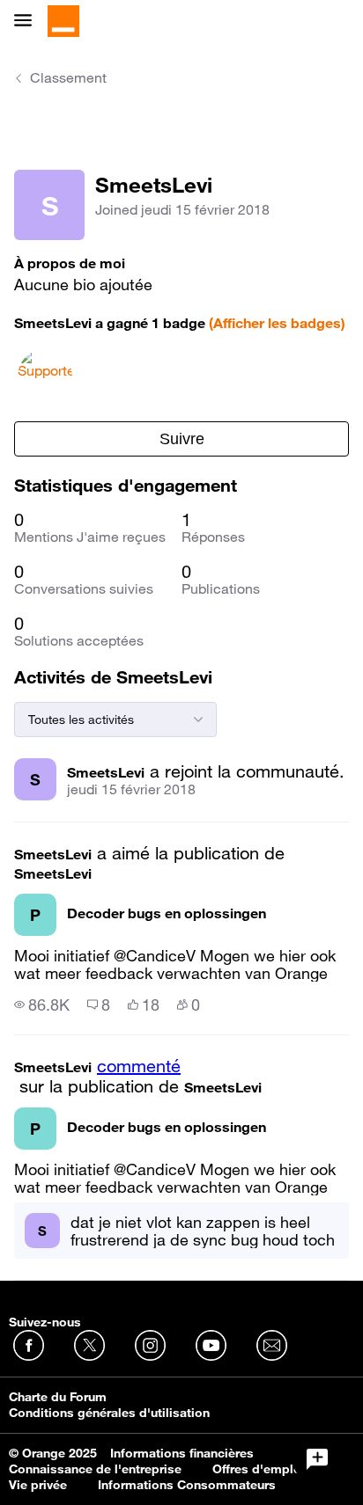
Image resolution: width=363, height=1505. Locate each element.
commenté (139, 1066)
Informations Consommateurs (187, 1485)
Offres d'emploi (258, 1469)
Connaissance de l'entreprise (95, 1469)
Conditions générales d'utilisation (109, 1413)
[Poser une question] (317, 1459)
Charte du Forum (58, 1397)
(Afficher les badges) (277, 323)
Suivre (181, 439)
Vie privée (38, 1485)
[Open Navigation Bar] (28, 21)
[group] (42, 1004)
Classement (68, 77)
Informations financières (182, 1453)
